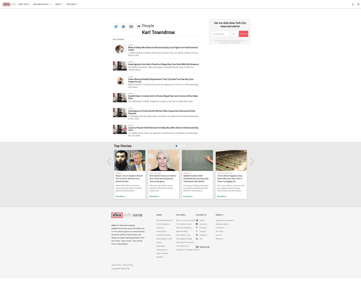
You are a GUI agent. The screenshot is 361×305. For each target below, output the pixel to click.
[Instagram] (197, 235)
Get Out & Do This (183, 235)
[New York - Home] (9, 4)
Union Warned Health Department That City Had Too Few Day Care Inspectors (160, 80)
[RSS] (197, 238)
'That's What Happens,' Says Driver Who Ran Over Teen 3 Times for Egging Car (229, 178)
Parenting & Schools (164, 238)
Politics (159, 242)
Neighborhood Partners (225, 220)
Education (160, 227)
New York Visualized (184, 227)
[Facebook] (197, 224)
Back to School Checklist (185, 220)
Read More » (121, 196)
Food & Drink (161, 231)
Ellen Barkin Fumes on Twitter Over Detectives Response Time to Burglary (162, 178)
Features (71, 4)
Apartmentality (182, 231)
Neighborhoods (41, 4)
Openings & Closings (184, 238)
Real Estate (161, 246)
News (57, 4)
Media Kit (219, 238)
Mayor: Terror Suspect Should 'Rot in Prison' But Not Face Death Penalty (129, 178)
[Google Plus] (197, 231)
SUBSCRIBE (205, 247)
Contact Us (220, 227)
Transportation (162, 249)
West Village (155, 173)
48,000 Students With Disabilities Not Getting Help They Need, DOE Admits (196, 178)
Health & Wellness (163, 235)
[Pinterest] (196, 227)
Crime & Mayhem (163, 224)
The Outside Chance (184, 224)
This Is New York (182, 246)
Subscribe (243, 33)
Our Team (219, 231)
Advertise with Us (222, 224)
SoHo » (131, 45)
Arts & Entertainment (165, 220)
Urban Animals (162, 253)
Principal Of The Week (185, 242)
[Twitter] (197, 220)
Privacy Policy (236, 42)
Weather (160, 257)
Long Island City (224, 173)
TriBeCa (119, 173)
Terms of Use (224, 42)
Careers (219, 235)
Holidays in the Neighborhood (187, 249)
